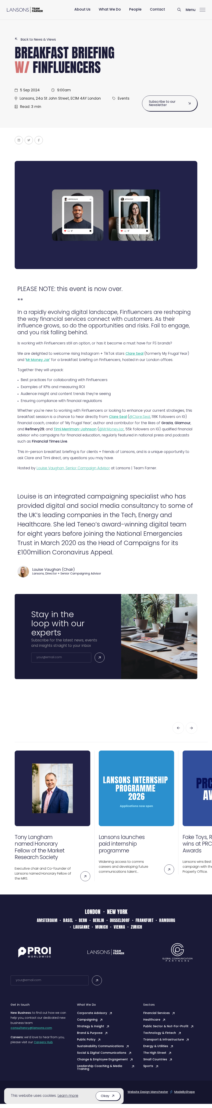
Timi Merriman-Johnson (75, 429)
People (135, 9)
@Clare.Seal (139, 417)
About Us (82, 9)
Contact (157, 9)
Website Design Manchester (148, 1092)
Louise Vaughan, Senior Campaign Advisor (73, 468)
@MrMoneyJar (111, 429)
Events (123, 98)
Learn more (68, 1096)
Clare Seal (118, 417)
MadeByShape (184, 1092)
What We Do (110, 9)
